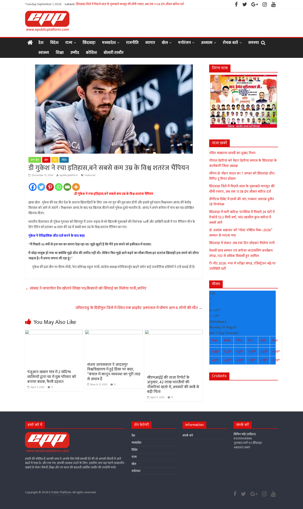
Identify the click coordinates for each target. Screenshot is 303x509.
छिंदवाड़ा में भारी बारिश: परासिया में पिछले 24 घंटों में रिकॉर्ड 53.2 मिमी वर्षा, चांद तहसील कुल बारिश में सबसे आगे (242, 217)
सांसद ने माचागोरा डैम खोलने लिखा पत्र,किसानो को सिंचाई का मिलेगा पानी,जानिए (85, 288)
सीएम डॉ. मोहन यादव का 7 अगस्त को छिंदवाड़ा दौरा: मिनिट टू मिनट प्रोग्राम (242, 176)
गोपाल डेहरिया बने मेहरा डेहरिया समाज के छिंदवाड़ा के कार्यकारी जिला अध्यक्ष (243, 163)
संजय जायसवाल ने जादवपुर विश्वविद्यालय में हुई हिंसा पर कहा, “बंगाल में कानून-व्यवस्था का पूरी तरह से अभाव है (113, 371)
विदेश (54, 42)
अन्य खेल (35, 160)
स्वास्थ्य (43, 52)
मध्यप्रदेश (109, 42)
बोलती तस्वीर (114, 52)
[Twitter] (41, 187)
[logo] (47, 434)
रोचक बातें (230, 42)
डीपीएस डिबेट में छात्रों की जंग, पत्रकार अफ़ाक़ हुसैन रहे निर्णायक (241, 202)
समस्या (253, 42)
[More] (76, 187)
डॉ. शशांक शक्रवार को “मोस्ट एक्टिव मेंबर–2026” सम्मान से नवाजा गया (240, 233)
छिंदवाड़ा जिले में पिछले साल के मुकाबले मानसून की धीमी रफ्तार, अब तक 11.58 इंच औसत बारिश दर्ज (130, 4)
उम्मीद (74, 52)
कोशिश (91, 52)
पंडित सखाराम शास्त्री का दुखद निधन (232, 153)
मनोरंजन (184, 42)
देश (40, 42)
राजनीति (132, 42)
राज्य (68, 42)
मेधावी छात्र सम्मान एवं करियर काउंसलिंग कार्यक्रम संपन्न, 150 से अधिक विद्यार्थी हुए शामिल (241, 253)
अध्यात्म (206, 42)
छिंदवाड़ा (89, 42)
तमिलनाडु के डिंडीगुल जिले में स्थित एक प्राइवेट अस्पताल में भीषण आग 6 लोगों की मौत (139, 308)
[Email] (67, 187)
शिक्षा (60, 52)
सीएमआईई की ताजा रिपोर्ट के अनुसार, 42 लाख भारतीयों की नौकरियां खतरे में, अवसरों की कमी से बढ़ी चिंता (173, 384)
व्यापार (150, 42)
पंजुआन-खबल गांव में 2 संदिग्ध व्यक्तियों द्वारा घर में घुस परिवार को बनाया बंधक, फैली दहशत (51, 377)
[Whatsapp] (59, 187)
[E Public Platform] (30, 43)
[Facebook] (33, 187)
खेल (165, 42)
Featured (90, 175)
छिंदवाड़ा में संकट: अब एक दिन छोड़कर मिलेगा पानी (242, 243)
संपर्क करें (188, 435)
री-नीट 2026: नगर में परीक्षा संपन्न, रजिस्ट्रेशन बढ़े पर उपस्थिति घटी (242, 266)
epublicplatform (68, 175)
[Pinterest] (50, 187)
